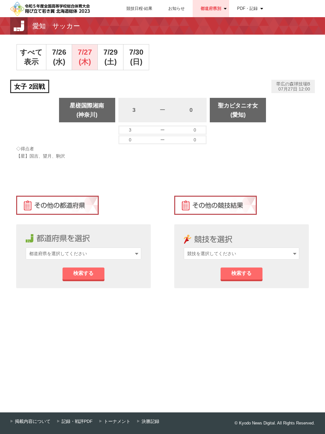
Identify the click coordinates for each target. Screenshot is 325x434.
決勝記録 (150, 421)
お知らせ (176, 8)
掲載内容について (32, 421)
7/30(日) (136, 57)
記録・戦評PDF (77, 421)
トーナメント (117, 421)
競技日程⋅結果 (139, 8)
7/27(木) (85, 57)
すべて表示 (31, 57)
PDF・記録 (247, 8)
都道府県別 (211, 8)
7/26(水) (59, 57)
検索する (83, 273)
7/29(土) (110, 57)
